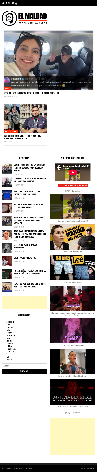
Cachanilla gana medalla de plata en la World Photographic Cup (22, 137)
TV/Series (10, 351)
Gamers (9, 332)
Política (9, 346)
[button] (76, 191)
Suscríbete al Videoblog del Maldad (74, 185)
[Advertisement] (24, 302)
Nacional (10, 343)
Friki (8, 330)
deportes (10, 327)
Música (9, 340)
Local (8, 338)
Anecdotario (11, 321)
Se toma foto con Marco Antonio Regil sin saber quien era (31, 93)
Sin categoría (11, 348)
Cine (8, 324)
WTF (8, 356)
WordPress (91, 468)
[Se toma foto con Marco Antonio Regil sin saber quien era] (48, 60)
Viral (7, 88)
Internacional (11, 131)
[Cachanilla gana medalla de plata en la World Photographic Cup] (25, 118)
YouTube (9, 359)
